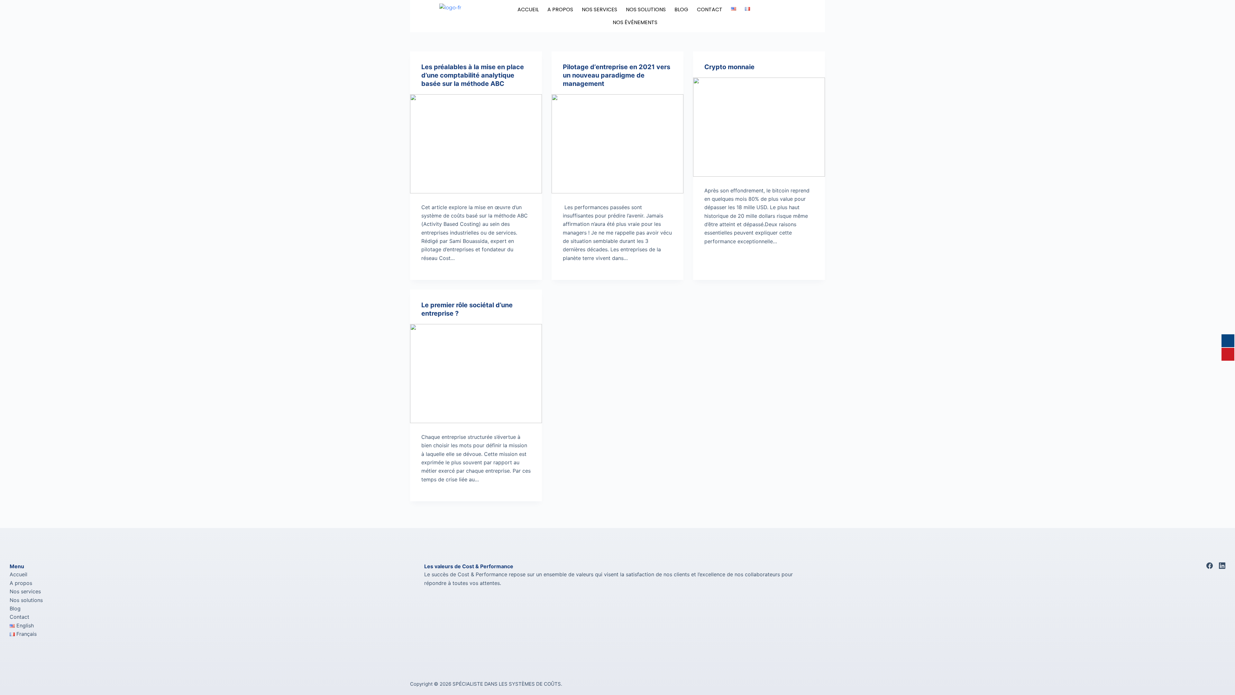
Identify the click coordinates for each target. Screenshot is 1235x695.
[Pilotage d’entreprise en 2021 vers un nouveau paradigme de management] (617, 143)
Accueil (528, 9)
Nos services (25, 591)
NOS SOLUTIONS (646, 9)
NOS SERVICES (599, 9)
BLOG (681, 9)
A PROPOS (560, 9)
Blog (15, 608)
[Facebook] (1209, 565)
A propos (21, 583)
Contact (709, 9)
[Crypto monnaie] (759, 127)
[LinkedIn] (1222, 565)
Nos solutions (26, 600)
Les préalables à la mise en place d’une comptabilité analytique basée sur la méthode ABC (472, 75)
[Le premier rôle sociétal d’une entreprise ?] (476, 373)
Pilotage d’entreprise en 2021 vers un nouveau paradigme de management (616, 75)
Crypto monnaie (729, 67)
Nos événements (635, 22)
